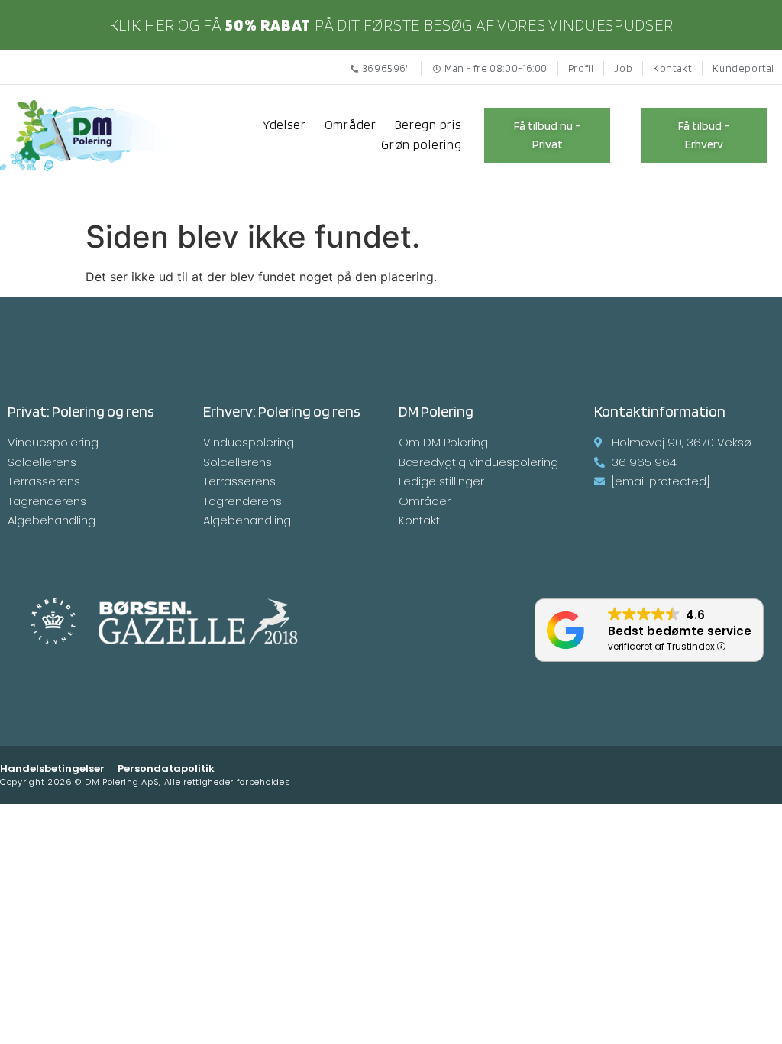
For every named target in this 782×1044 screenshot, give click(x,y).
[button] (547, 135)
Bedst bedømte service (679, 631)
